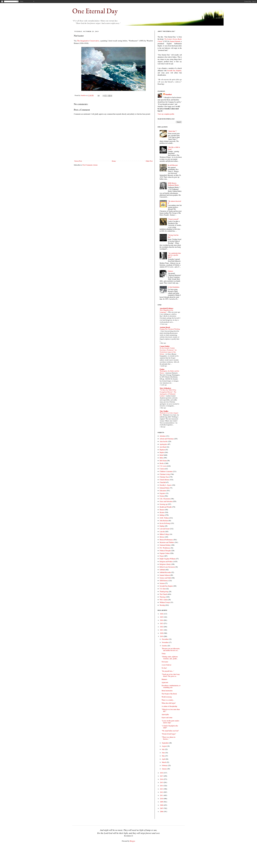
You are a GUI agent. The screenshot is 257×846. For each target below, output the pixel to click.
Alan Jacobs (163, 441)
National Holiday (165, 545)
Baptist (162, 452)
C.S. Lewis (163, 466)
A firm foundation (173, 287)
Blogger (132, 841)
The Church (163, 594)
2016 (162, 779)
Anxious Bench (165, 327)
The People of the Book (169, 694)
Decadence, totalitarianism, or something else (171, 686)
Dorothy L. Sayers (165, 485)
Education (163, 490)
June (163, 752)
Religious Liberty (165, 564)
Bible (161, 458)
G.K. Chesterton (165, 499)
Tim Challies (164, 411)
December (165, 639)
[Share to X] (107, 96)
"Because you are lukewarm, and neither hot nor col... (171, 649)
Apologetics (163, 444)
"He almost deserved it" (174, 202)
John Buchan (164, 520)
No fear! (164, 668)
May (163, 756)
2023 (162, 623)
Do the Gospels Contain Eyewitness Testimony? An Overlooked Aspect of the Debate (168, 351)
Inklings (162, 515)
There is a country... (168, 700)
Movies (162, 537)
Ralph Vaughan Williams (168, 559)
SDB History (164, 580)
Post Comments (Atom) (90, 165)
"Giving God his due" (173, 236)
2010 (162, 798)
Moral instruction (167, 691)
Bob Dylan (163, 460)
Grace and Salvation (166, 501)
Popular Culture (165, 553)
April (164, 759)
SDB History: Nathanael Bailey (173, 184)
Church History (164, 480)
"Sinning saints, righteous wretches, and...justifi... (170, 657)
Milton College (164, 534)
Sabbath (162, 570)
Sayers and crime (167, 717)
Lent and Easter (165, 529)
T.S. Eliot (163, 589)
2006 (162, 811)
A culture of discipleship (169, 706)
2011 (162, 795)
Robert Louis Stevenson (167, 567)
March (164, 762)
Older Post (149, 161)
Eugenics (162, 493)
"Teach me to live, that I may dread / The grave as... (171, 675)
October (164, 646)
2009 (162, 802)
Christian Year (164, 477)
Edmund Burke (164, 488)
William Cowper (165, 602)
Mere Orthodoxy (165, 388)
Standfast (83, 95)
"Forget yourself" (173, 219)
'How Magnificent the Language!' (166, 311)
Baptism (162, 450)
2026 (162, 614)
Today (164, 653)
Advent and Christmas (167, 439)
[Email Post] (98, 95)
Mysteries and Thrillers (167, 542)
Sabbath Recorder (165, 572)
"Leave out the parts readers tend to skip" (170, 722)
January (164, 769)
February (165, 765)
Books (162, 463)
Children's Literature (166, 471)
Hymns (162, 512)
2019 (162, 636)
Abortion (162, 436)
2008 (162, 805)
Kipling (162, 526)
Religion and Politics (166, 561)
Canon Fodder (165, 346)
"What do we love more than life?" (171, 710)
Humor (162, 510)
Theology (163, 597)
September (165, 743)
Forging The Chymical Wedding (170, 329)
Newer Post (78, 161)
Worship (162, 605)
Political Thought (165, 550)
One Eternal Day (95, 10)
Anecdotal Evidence (166, 308)
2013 (162, 789)
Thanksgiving (164, 591)
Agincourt (165, 682)
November (165, 642)
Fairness (170, 271)
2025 (162, 617)
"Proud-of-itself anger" (169, 734)
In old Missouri (173, 165)
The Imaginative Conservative (88, 40)
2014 (162, 786)
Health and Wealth (165, 507)
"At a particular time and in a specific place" (174, 255)
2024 (162, 620)
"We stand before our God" (170, 731)
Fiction (162, 496)
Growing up (163, 504)
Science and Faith (165, 578)
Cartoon (162, 469)
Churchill (163, 482)
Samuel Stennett (175, 41)
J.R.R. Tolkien (164, 518)
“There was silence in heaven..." (168, 738)
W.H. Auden (164, 600)
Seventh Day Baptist (166, 586)
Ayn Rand (163, 447)
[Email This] (104, 96)
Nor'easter (165, 662)
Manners (164, 679)
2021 (162, 630)
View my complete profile (166, 114)
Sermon (162, 583)
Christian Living (165, 474)
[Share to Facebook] (109, 96)
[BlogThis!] (106, 96)
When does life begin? (169, 703)
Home (114, 161)
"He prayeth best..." (168, 671)
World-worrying (167, 697)
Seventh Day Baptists (174, 70)
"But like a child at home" (174, 148)
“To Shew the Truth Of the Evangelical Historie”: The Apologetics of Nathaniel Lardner (168, 393)
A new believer (166, 665)
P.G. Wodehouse (165, 548)
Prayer (162, 556)
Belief (161, 455)
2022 (162, 627)
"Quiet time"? (172, 131)
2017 (162, 776)
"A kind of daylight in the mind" (170, 727)
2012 (162, 792)
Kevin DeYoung (165, 523)
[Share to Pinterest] (111, 96)
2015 (162, 782)
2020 (162, 633)
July (163, 749)
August (164, 746)
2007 (162, 808)
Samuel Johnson (165, 575)
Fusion (162, 369)
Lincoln (162, 531)
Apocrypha (165, 714)
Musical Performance (166, 540)
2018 (162, 773)
